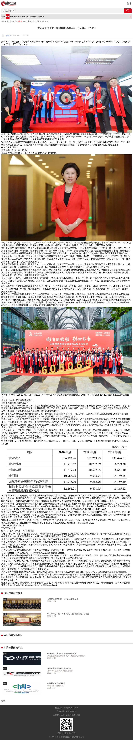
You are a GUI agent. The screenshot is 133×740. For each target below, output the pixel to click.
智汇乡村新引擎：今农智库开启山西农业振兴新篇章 (68, 614)
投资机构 (25, 17)
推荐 (2, 21)
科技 (31, 21)
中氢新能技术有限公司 (56, 683)
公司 (19, 17)
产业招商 (40, 17)
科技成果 (33, 17)
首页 (3, 17)
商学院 (42, 21)
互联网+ (14, 21)
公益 (38, 21)
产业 (27, 21)
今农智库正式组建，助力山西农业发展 (62, 599)
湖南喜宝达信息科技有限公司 (59, 668)
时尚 (46, 21)
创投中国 (8, 21)
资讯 (7, 17)
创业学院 (13, 17)
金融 (24, 21)
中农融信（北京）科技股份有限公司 (61, 654)
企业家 (19, 21)
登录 (129, 3)
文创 (34, 21)
